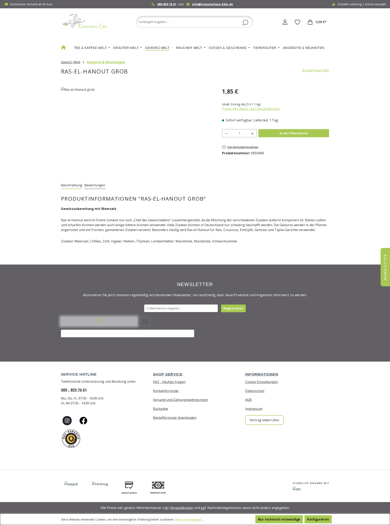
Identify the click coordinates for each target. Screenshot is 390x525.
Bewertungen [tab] (94, 185)
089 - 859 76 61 (74, 389)
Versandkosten (181, 508)
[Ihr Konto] (285, 22)
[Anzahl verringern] (226, 133)
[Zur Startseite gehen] (85, 21)
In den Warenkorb (294, 133)
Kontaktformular (166, 391)
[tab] (71, 185)
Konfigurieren (318, 519)
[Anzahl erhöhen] (252, 133)
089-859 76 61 (166, 4)
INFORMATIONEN (261, 374)
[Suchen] (245, 22)
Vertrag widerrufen (264, 420)
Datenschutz (254, 391)
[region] (137, 130)
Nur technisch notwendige (279, 519)
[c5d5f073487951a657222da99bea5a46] (137, 130)
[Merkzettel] (297, 22)
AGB (248, 400)
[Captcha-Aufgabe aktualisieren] (145, 321)
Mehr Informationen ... (189, 519)
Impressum (253, 408)
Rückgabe (160, 408)
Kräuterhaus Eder (315, 70)
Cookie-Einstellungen (261, 382)
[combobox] (195, 21)
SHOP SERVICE (168, 374)
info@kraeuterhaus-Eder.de (212, 4)
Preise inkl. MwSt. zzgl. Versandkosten (251, 109)
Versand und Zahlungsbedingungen (180, 400)
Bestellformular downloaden (174, 417)
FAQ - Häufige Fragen (169, 382)
